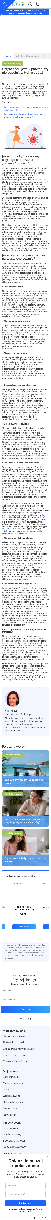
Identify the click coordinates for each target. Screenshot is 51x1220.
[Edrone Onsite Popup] (25, 610)
